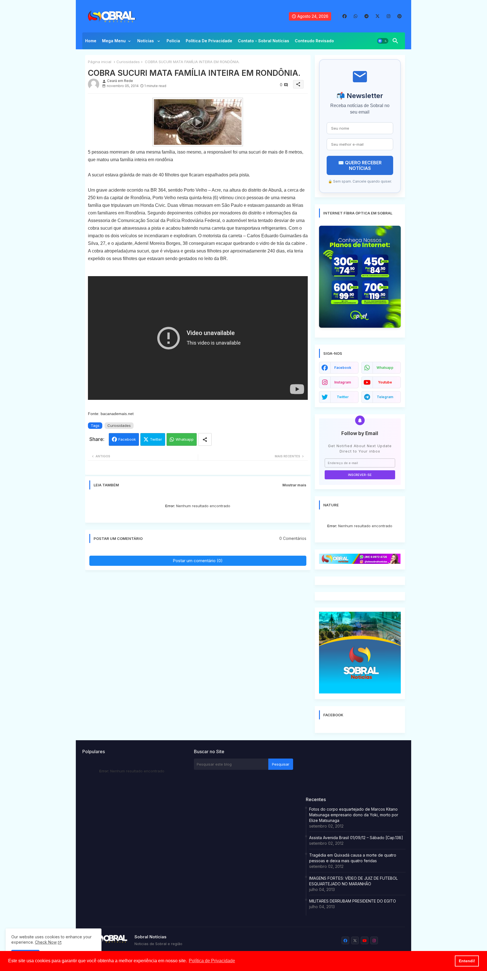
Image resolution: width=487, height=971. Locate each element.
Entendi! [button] (467, 961)
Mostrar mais (294, 485)
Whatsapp (185, 439)
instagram (342, 382)
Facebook (127, 439)
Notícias (146, 40)
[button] (382, 41)
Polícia (173, 40)
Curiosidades (128, 61)
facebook (342, 367)
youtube (385, 382)
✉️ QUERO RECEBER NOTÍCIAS (360, 165)
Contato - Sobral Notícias (263, 40)
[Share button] (205, 439)
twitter (343, 397)
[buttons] (344, 16)
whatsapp (385, 367)
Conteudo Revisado (314, 40)
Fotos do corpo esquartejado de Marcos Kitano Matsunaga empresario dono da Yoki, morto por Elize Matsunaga (353, 815)
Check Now (46, 942)
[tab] (90, 42)
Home (90, 40)
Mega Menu (114, 40)
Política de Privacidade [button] (212, 960)
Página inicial (99, 61)
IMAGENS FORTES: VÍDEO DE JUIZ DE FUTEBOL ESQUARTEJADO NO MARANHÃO (353, 881)
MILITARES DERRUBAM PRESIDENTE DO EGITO (352, 901)
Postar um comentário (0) (198, 560)
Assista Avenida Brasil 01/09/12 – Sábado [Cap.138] (356, 837)
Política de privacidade (209, 40)
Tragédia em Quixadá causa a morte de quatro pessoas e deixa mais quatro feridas (352, 858)
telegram (385, 397)
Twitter (156, 439)
